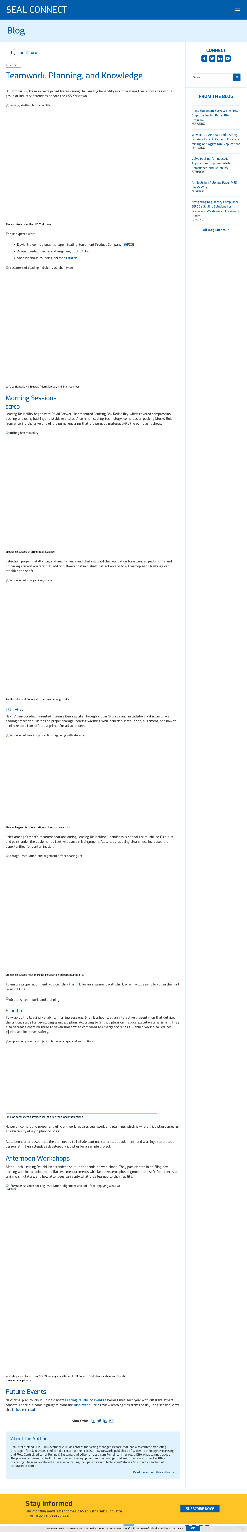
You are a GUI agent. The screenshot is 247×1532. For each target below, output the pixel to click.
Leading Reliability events (84, 1400)
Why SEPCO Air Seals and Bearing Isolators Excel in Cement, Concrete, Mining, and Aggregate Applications (216, 139)
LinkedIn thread (23, 1410)
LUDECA (78, 251)
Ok (193, 1528)
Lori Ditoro (27, 52)
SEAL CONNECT (36, 10)
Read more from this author (152, 1472)
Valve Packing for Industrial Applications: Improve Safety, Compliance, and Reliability (211, 163)
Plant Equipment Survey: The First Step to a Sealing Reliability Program (215, 115)
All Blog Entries (214, 230)
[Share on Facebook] (93, 1421)
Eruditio (72, 258)
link (78, 984)
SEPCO (128, 244)
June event (82, 1405)
